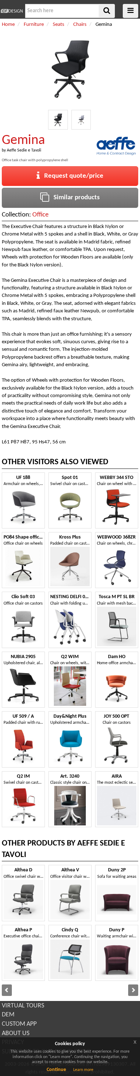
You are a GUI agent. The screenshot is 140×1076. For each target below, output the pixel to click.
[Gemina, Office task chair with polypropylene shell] (58, 120)
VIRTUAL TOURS (23, 1005)
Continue (56, 1069)
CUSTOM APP (19, 1024)
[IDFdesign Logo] (11, 11)
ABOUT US (15, 1033)
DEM (8, 1014)
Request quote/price (71, 176)
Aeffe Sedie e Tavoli (24, 150)
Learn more (83, 1070)
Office (40, 214)
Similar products (74, 197)
